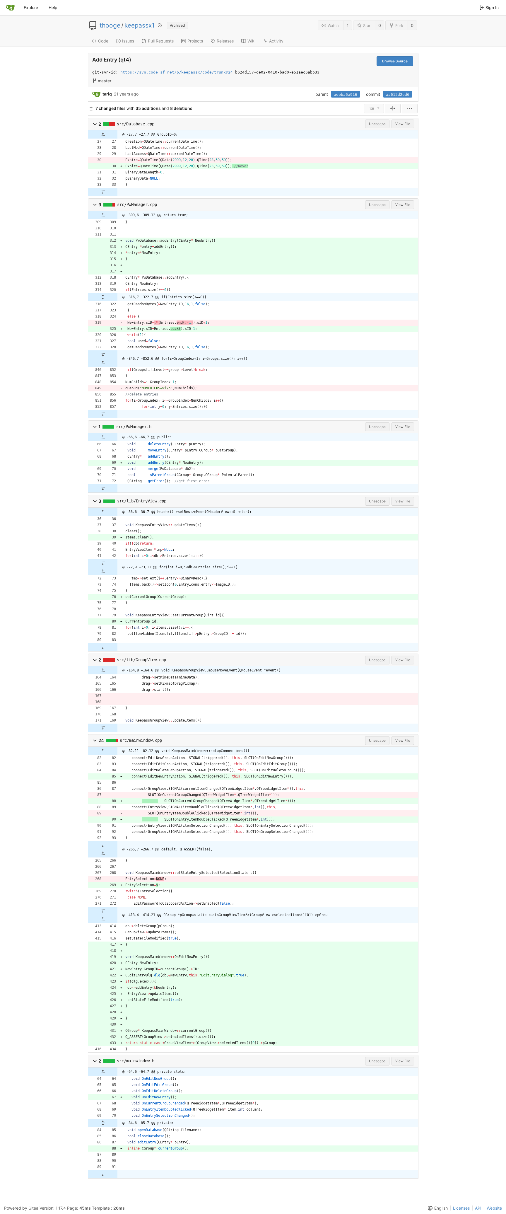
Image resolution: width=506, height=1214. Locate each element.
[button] (95, 124)
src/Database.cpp (135, 124)
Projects (195, 40)
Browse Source (395, 61)
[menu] (374, 108)
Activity (276, 40)
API (478, 1208)
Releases (225, 40)
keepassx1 (139, 25)
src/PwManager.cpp (137, 204)
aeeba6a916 (345, 94)
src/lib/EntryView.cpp (141, 501)
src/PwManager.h (133, 426)
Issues (128, 40)
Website (494, 1208)
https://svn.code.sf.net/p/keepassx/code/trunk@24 (176, 72)
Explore (31, 7)
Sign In (492, 7)
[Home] (10, 7)
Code (103, 40)
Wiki (251, 40)
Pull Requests (161, 40)
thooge (110, 25)
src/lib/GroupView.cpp (141, 659)
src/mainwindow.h (135, 1060)
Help (53, 7)
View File (402, 124)
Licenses (461, 1208)
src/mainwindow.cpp (141, 740)
